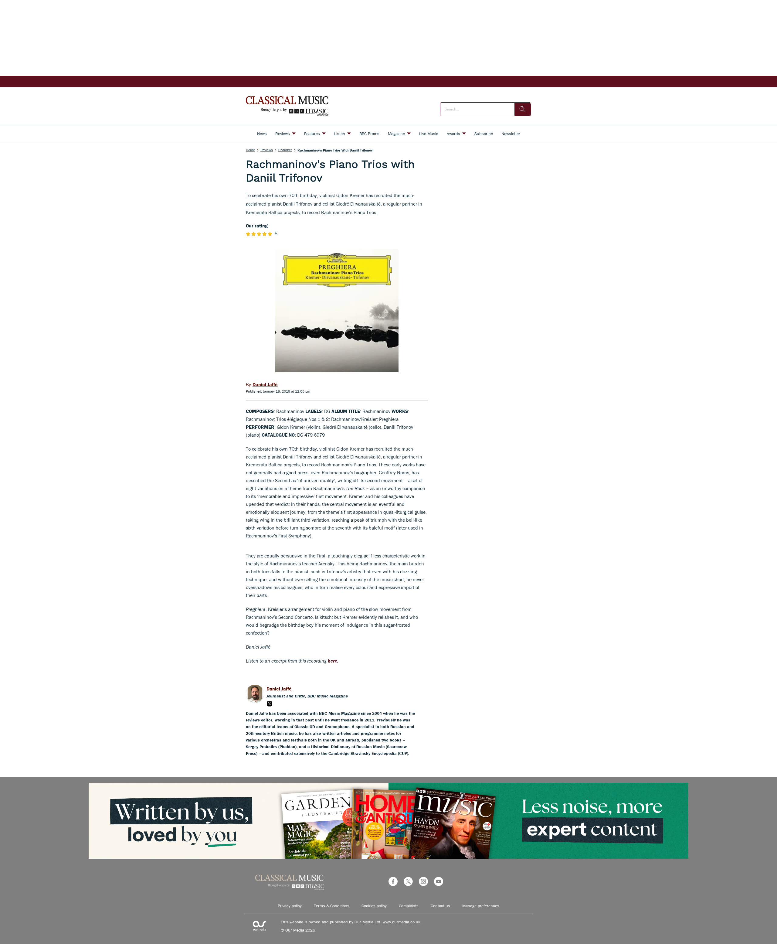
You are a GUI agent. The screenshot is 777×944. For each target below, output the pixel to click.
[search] (522, 109)
